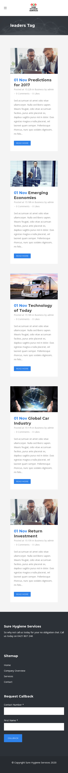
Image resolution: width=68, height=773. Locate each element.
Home (7, 665)
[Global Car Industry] (34, 399)
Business (39, 89)
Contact (8, 681)
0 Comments (23, 93)
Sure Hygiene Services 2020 (41, 762)
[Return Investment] (34, 512)
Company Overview (14, 670)
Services (8, 676)
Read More (22, 143)
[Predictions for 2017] (34, 61)
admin (50, 89)
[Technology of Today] (34, 286)
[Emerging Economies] (34, 174)
